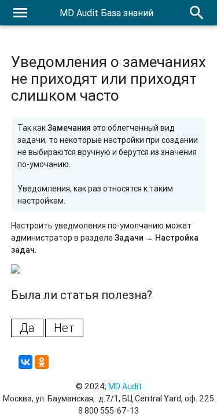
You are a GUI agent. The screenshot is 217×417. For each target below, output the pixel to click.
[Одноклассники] (42, 362)
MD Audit (125, 386)
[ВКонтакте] (25, 362)
